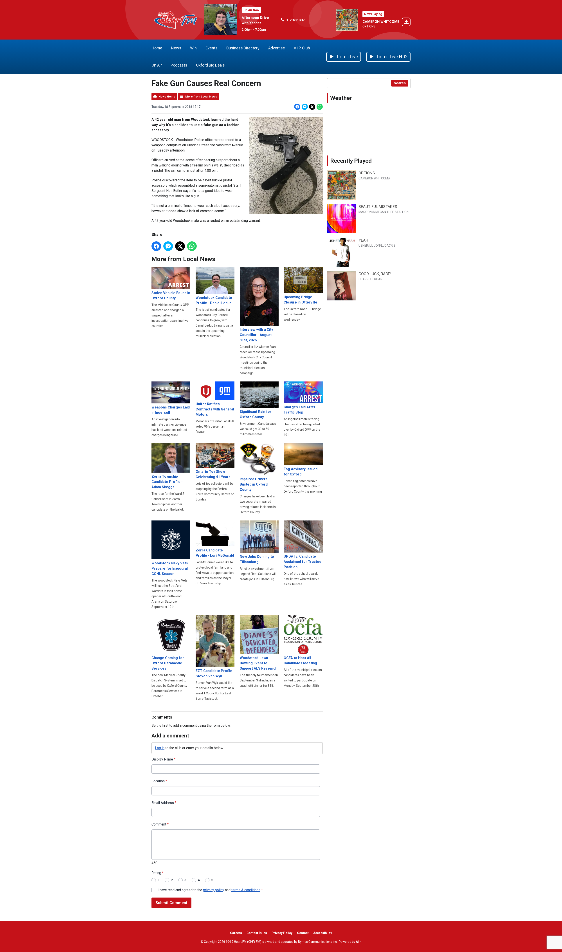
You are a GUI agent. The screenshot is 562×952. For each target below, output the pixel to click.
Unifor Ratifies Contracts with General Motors (215, 409)
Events (211, 48)
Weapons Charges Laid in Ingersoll (170, 410)
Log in (159, 748)
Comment (160, 824)
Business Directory (242, 48)
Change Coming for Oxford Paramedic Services (167, 663)
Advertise (276, 48)
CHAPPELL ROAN (370, 279)
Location (159, 781)
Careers (236, 933)
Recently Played (351, 160)
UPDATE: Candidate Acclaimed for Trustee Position (302, 561)
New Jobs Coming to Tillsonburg (257, 559)
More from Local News (201, 96)
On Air (156, 65)
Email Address (163, 803)
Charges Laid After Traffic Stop (299, 409)
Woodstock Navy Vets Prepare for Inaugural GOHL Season (169, 568)
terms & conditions (245, 890)
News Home (167, 96)
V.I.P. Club (302, 48)
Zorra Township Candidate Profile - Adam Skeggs (167, 481)
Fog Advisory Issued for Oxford (300, 471)
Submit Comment (171, 902)
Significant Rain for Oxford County (255, 414)
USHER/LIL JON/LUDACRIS (376, 245)
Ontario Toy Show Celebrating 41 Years (213, 474)
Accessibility (322, 933)
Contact (303, 933)
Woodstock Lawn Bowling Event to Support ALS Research (258, 663)
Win (193, 48)
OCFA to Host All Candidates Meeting (300, 660)
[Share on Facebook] (297, 107)
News (176, 48)
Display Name (163, 759)
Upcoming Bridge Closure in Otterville (300, 299)
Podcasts (179, 65)
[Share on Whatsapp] (320, 107)
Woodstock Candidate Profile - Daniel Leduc (214, 300)
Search (400, 83)
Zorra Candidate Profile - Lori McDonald (215, 553)
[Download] (406, 23)
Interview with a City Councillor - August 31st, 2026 (256, 334)
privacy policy (213, 890)
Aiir (358, 941)
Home (156, 48)
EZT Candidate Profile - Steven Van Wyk (215, 673)
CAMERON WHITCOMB (381, 22)
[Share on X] (312, 107)
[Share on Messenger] (305, 107)
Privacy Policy (282, 933)
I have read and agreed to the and (210, 890)
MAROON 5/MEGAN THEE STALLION (383, 212)
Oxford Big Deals (210, 65)
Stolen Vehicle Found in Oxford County (170, 295)
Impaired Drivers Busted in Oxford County (254, 484)
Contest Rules (257, 933)
